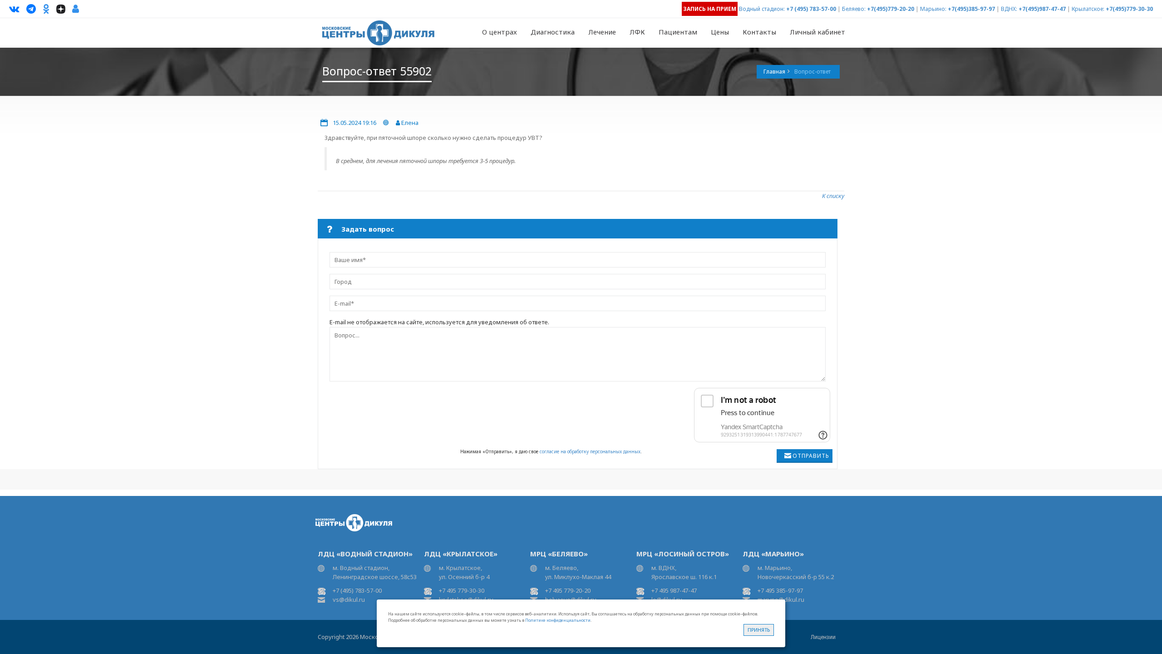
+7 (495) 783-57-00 (811, 9)
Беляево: (854, 9)
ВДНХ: (1009, 9)
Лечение (602, 31)
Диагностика (553, 31)
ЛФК (637, 31)
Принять (759, 629)
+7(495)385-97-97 (971, 9)
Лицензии (823, 637)
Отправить (811, 456)
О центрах (499, 31)
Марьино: (933, 9)
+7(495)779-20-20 (890, 9)
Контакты (759, 31)
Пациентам (678, 31)
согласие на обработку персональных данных (590, 451)
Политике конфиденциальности (558, 620)
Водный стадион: (762, 9)
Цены (720, 31)
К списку (833, 196)
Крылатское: (1088, 9)
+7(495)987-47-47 (1042, 9)
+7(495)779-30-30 (1129, 9)
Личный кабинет (817, 31)
